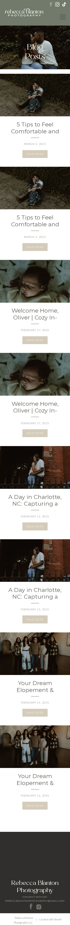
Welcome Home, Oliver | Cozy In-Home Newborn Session (35, 321)
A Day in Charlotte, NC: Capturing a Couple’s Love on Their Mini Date (35, 507)
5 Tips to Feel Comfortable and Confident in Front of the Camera (35, 134)
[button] (63, 17)
